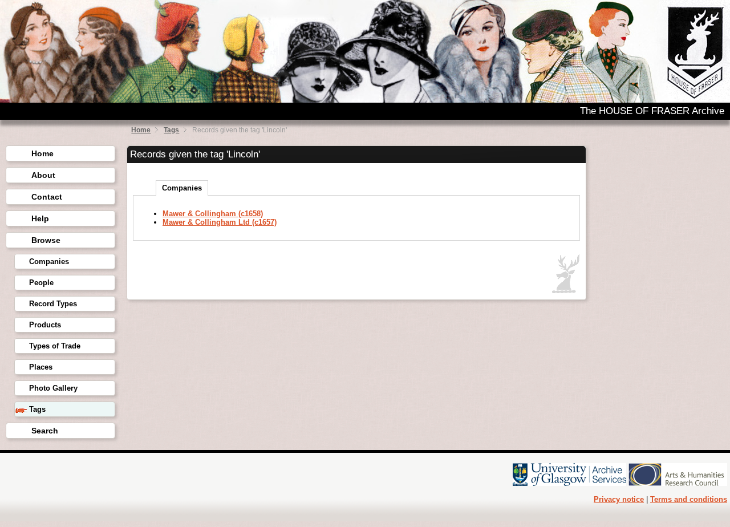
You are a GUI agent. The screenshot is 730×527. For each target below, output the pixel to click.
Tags (171, 130)
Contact (46, 196)
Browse (45, 240)
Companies (49, 261)
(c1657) (220, 222)
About (43, 175)
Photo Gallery (53, 388)
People (41, 282)
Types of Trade (54, 346)
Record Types (53, 303)
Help (40, 218)
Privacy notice (619, 499)
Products (45, 325)
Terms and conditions (688, 499)
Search (44, 430)
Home (141, 130)
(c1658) (213, 213)
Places (40, 367)
